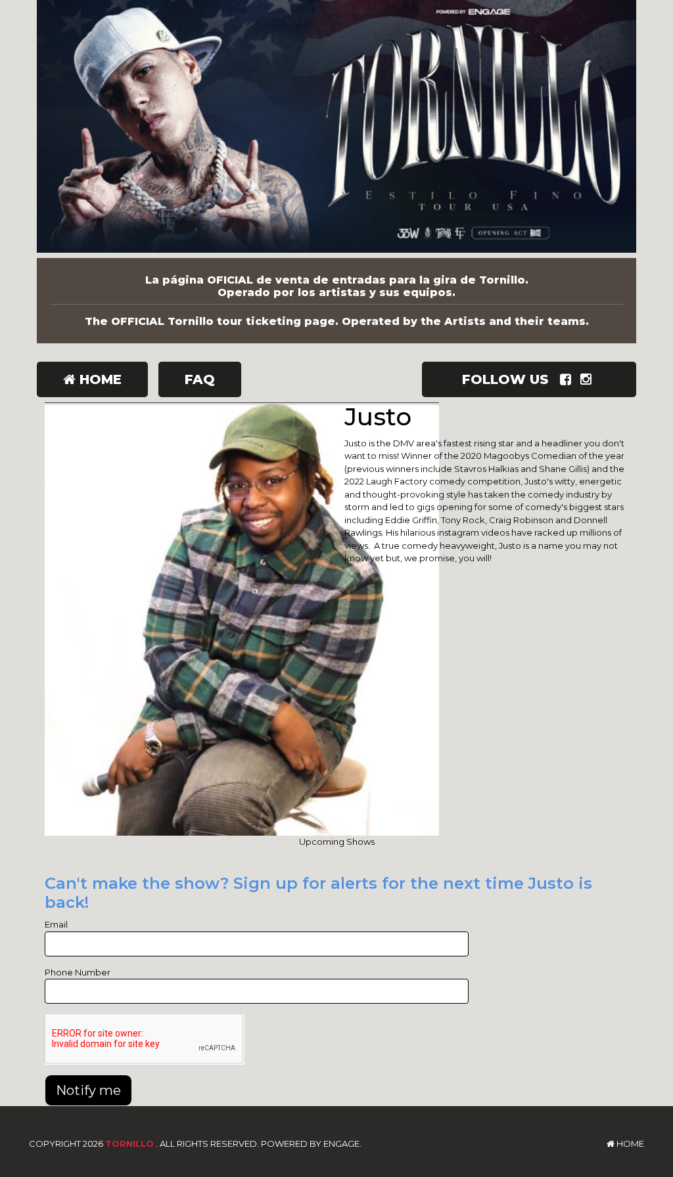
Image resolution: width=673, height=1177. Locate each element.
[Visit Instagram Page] (588, 379)
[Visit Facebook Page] (568, 379)
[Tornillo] (336, 129)
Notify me (88, 1090)
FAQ (200, 379)
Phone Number (77, 972)
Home (99, 379)
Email (56, 924)
